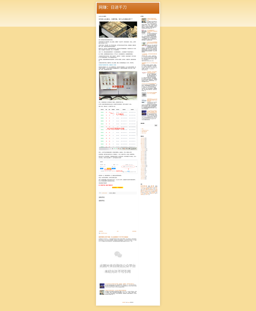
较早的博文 (134, 231)
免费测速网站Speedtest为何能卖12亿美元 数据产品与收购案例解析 (152, 100)
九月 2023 (142, 178)
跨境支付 (151, 187)
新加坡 (151, 189)
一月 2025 (142, 163)
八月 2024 (142, 170)
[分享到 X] (112, 193)
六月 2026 (142, 140)
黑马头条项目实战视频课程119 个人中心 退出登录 (152, 93)
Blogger (128, 302)
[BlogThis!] (111, 193)
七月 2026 (142, 139)
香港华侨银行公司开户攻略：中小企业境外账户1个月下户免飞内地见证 (113, 237)
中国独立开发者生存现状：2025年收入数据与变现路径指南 (115, 290)
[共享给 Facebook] (113, 193)
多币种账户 (146, 192)
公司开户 (146, 194)
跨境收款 (153, 192)
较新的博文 (101, 231)
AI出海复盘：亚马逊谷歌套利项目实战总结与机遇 (152, 72)
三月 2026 (142, 144)
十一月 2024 (143, 166)
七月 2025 (142, 155)
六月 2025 (142, 157)
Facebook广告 (144, 187)
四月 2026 (142, 143)
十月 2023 (142, 177)
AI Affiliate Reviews (145, 130)
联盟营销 (144, 186)
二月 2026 (142, 146)
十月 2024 (142, 168)
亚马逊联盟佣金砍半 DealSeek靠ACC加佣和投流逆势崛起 (152, 31)
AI (152, 188)
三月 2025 (142, 161)
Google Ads (149, 191)
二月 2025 (142, 162)
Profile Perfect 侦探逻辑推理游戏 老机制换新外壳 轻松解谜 (152, 43)
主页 (117, 231)
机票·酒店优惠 (144, 131)
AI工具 (142, 193)
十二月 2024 (143, 165)
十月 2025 (142, 151)
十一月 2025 (143, 150)
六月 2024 (142, 173)
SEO (156, 188)
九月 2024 (142, 169)
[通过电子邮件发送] (109, 193)
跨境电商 (148, 188)
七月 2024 (142, 172)
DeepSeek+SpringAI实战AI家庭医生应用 (149, 83)
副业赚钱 (147, 193)
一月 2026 (142, 147)
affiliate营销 (145, 189)
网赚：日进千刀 (113, 7)
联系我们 (124, 302)
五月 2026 (142, 142)
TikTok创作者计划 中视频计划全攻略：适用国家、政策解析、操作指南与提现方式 (119, 283)
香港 (152, 186)
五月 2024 (142, 174)
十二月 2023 (143, 176)
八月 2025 (142, 154)
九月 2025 (142, 153)
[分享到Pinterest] (114, 193)
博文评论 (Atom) (104, 233)
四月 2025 (142, 159)
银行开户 (153, 193)
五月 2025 (142, 158)
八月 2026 (142, 138)
